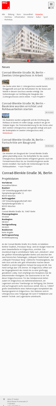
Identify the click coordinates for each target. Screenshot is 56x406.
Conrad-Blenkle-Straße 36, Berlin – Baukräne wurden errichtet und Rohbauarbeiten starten (23, 106)
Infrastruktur (19, 17)
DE (49, 8)
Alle (3, 14)
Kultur (38, 17)
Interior (30, 17)
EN (53, 8)
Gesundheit (28, 14)
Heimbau (8, 17)
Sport (45, 17)
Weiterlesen (8, 133)
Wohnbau (8, 19)
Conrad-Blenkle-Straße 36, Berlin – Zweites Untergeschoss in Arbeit (23, 74)
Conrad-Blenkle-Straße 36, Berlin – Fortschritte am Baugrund (23, 141)
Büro (19, 14)
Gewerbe (39, 14)
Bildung (11, 14)
